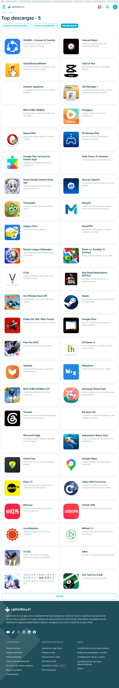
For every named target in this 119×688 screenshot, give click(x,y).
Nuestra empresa (14, 652)
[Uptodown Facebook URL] (34, 632)
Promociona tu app (51, 656)
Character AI (78, 1)
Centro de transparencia (17, 661)
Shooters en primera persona (63, 1)
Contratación (12, 674)
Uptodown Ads (49, 661)
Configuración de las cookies (91, 656)
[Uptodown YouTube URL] (8, 632)
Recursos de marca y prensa (19, 665)
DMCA (80, 668)
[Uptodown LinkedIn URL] (29, 632)
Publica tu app (48, 652)
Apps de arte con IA (99, 1)
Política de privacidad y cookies (92, 652)
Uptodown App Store (52, 648)
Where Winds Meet (11, 1)
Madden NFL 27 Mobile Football (42, 1)
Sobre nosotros (13, 648)
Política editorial (13, 656)
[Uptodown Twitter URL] (18, 632)
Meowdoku (87, 1)
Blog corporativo (14, 669)
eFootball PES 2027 (24, 1)
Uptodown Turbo (53, 665)
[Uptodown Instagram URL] (24, 632)
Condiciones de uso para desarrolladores (89, 663)
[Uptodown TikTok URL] (13, 632)
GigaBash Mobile (113, 1)
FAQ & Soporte (49, 669)
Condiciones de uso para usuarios (93, 648)
